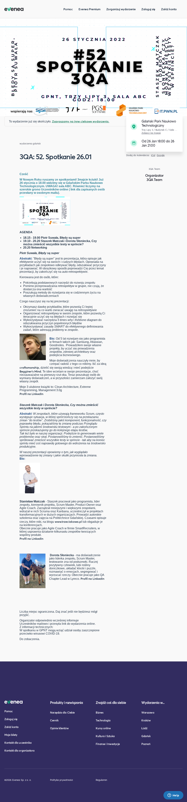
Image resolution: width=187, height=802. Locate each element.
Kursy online (103, 728)
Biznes (99, 712)
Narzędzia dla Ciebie (62, 712)
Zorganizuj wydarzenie (121, 9)
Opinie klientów (59, 728)
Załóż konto (169, 9)
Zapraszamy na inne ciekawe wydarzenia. (80, 121)
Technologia (103, 720)
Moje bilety (10, 735)
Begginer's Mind (30, 371)
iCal (153, 155)
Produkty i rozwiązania (66, 702)
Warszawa (147, 712)
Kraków (146, 720)
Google (161, 155)
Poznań (145, 744)
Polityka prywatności (61, 780)
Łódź (144, 728)
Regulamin (101, 780)
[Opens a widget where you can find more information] (173, 795)
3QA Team (154, 179)
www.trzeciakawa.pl (68, 521)
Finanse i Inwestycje (108, 744)
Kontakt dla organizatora (19, 750)
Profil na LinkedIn (31, 394)
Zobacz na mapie (151, 133)
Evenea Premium (89, 9)
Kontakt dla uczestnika (18, 742)
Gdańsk (145, 736)
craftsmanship (29, 367)
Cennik (54, 720)
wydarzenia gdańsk (30, 143)
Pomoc (68, 9)
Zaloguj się (148, 9)
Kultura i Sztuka (105, 736)
